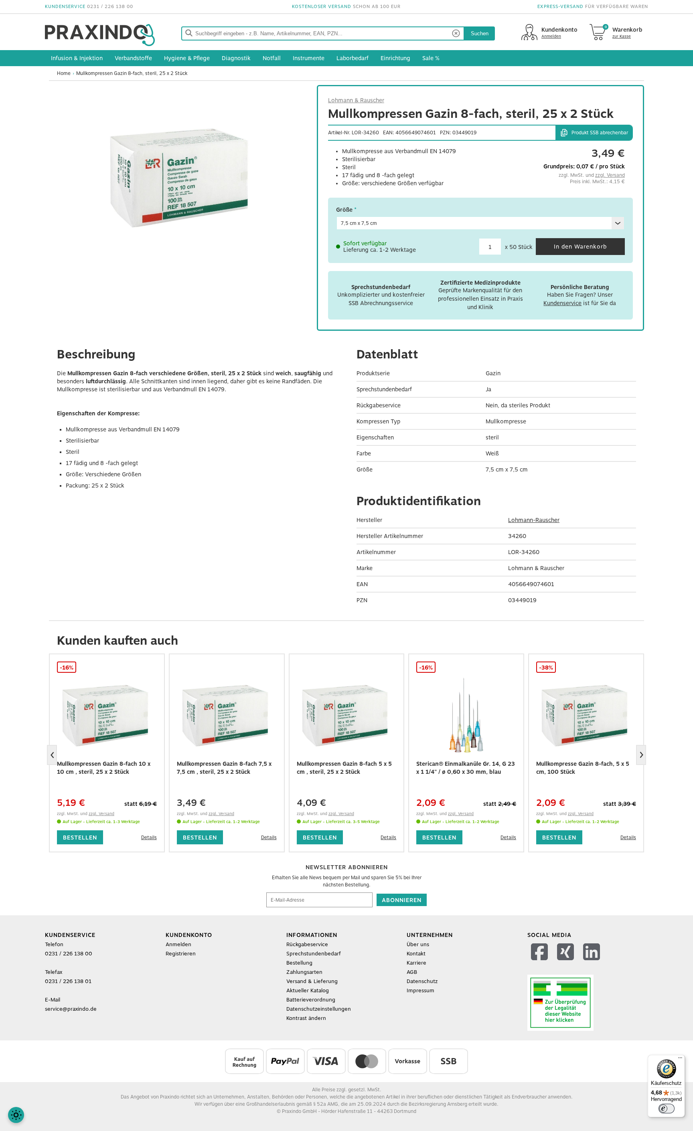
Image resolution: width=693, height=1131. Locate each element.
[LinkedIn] (593, 962)
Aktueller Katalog (307, 990)
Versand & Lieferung (312, 981)
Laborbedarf (352, 58)
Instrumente (308, 58)
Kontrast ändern (306, 1018)
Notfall (272, 58)
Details (149, 837)
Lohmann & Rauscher (356, 100)
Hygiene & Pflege (187, 58)
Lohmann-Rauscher (533, 520)
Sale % (431, 58)
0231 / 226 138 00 (110, 6)
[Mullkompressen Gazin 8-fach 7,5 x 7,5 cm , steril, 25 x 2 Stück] (227, 716)
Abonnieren (401, 900)
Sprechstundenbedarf (313, 954)
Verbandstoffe (133, 58)
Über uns (418, 944)
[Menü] (680, 1059)
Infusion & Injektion (77, 58)
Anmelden (178, 944)
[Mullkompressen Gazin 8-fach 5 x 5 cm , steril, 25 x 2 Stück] (347, 716)
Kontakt (416, 954)
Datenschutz (422, 981)
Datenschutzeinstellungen (318, 1009)
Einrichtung (395, 58)
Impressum (420, 990)
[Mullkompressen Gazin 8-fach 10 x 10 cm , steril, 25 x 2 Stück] (107, 716)
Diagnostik (236, 58)
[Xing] (566, 962)
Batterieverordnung (310, 1000)
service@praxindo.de (71, 1009)
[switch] (667, 1108)
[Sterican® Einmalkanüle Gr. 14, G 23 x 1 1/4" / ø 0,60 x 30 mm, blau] (466, 716)
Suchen (479, 33)
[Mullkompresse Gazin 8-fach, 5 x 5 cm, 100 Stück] (586, 716)
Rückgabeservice (307, 944)
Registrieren (181, 954)
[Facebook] (540, 962)
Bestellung (299, 963)
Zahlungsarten (304, 972)
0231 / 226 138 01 (68, 981)
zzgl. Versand (610, 175)
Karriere (416, 963)
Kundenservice (562, 303)
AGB (412, 972)
